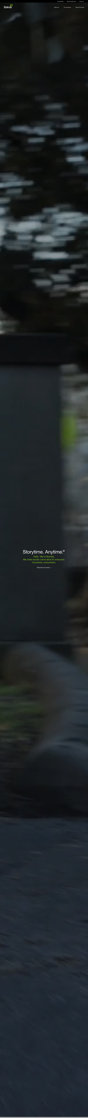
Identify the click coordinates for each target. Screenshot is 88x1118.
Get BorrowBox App (71, 1)
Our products (67, 7)
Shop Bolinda (60, 1)
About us (56, 7)
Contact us (81, 1)
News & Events (80, 7)
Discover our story (43, 567)
